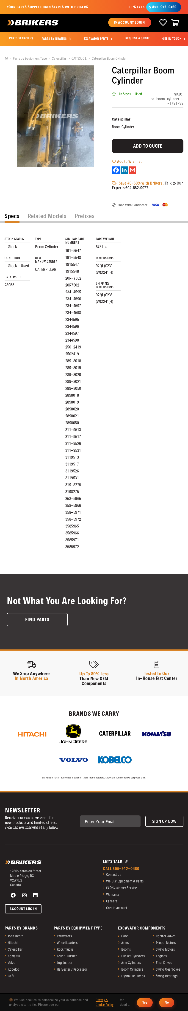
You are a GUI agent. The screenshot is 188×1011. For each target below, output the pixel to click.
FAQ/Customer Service (121, 888)
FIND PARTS (37, 619)
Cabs (124, 936)
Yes (144, 1002)
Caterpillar (59, 58)
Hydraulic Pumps (133, 976)
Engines (161, 956)
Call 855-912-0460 (121, 869)
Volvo (11, 963)
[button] (129, 22)
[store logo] (33, 22)
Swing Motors (165, 949)
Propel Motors (166, 943)
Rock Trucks (65, 949)
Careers (111, 901)
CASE (11, 976)
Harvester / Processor (72, 969)
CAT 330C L (79, 58)
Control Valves (166, 936)
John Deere (15, 936)
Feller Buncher (67, 956)
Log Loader (64, 963)
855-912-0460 (164, 7)
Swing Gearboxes (168, 969)
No (167, 1002)
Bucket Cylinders (133, 956)
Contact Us (113, 874)
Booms (126, 949)
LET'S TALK (136, 7)
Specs (12, 216)
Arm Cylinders (131, 963)
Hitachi (12, 943)
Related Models (47, 216)
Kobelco (13, 969)
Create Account (116, 908)
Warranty (112, 894)
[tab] (12, 217)
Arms (125, 943)
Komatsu (14, 956)
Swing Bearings (167, 976)
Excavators (64, 936)
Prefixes (85, 216)
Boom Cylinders (132, 969)
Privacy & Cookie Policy (104, 1002)
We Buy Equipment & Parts (125, 881)
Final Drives (164, 963)
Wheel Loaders (67, 943)
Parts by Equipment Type (30, 58)
